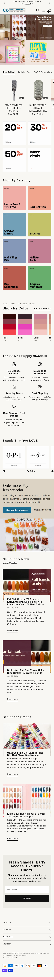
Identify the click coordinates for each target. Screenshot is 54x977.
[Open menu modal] (44, 10)
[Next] (50, 3)
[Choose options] (21, 97)
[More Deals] (40, 160)
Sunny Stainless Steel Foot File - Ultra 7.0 (13, 108)
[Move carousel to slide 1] (22, 58)
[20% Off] (14, 133)
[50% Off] (14, 160)
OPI (4, 471)
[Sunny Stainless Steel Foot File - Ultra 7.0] (14, 90)
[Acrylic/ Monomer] (40, 278)
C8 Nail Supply (22, 953)
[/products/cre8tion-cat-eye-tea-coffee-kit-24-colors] (27, 27)
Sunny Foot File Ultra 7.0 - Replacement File (38, 108)
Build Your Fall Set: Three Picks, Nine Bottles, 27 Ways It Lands (25, 671)
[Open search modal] (37, 10)
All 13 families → (42, 308)
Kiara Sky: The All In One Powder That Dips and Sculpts (26, 815)
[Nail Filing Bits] (14, 251)
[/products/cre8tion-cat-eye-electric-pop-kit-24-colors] (27, 52)
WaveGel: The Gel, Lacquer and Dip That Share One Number (25, 754)
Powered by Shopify (10, 958)
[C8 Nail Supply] (14, 10)
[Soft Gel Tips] (40, 198)
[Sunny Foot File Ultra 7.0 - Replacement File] (38, 90)
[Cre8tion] (38, 457)
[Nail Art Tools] (40, 251)
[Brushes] (40, 225)
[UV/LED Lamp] (14, 225)
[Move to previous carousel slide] (17, 59)
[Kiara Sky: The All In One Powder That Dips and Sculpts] (27, 800)
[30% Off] (40, 133)
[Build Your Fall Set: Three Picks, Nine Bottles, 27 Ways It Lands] (27, 656)
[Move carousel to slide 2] (25, 58)
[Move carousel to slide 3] (29, 58)
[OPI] (14, 457)
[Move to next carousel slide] (37, 59)
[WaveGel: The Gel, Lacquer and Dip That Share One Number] (27, 739)
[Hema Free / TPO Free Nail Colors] (14, 198)
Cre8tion (31, 471)
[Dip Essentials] (14, 278)
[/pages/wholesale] (27, 515)
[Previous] (4, 3)
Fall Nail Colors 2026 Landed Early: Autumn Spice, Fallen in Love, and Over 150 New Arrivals (26, 602)
